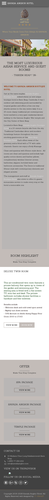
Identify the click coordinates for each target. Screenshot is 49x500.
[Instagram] (20, 483)
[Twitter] (25, 483)
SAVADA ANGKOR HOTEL (21, 3)
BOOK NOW (27, 325)
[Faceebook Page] (6, 483)
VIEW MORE (11, 325)
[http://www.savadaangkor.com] (24, 15)
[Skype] (16, 483)
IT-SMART (39, 496)
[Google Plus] (11, 483)
